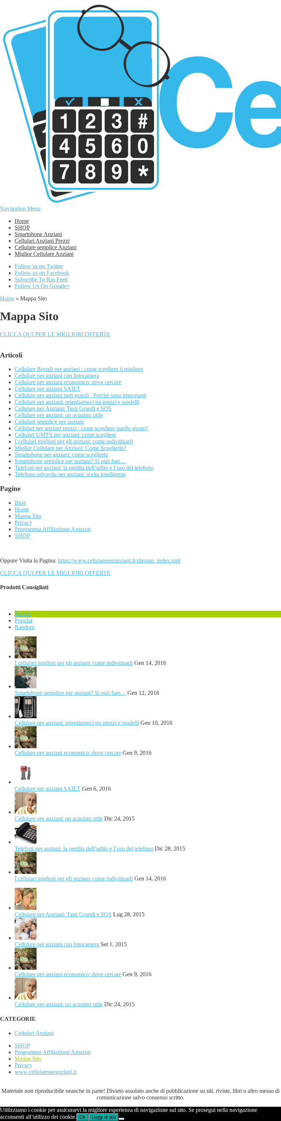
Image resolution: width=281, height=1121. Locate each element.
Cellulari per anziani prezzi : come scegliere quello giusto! (81, 428)
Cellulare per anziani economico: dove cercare (68, 382)
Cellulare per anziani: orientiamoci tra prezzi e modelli (77, 402)
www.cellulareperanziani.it (45, 1072)
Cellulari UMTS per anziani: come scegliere (65, 435)
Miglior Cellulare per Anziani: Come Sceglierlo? (70, 448)
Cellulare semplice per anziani (49, 422)
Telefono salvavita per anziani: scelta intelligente (70, 474)
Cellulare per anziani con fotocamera (57, 375)
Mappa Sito (28, 516)
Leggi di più (103, 1117)
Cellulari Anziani (34, 1033)
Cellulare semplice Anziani (45, 247)
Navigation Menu (20, 208)
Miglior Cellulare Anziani (44, 254)
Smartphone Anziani (38, 234)
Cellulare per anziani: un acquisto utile (59, 415)
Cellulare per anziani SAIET (47, 389)
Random (24, 627)
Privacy (23, 522)
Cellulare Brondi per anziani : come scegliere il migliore (79, 369)
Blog (20, 503)
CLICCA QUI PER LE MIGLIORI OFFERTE (55, 334)
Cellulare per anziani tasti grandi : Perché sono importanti (80, 395)
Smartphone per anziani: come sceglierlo (61, 454)
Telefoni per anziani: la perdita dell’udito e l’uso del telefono (84, 468)
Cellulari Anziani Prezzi (42, 241)
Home (22, 221)
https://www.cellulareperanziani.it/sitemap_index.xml (119, 560)
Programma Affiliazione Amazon (53, 529)
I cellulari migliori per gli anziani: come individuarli (74, 441)
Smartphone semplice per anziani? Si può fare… (70, 461)
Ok (82, 1117)
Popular (24, 620)
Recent (23, 614)
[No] (121, 1119)
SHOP (22, 227)
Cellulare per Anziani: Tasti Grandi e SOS (63, 408)
